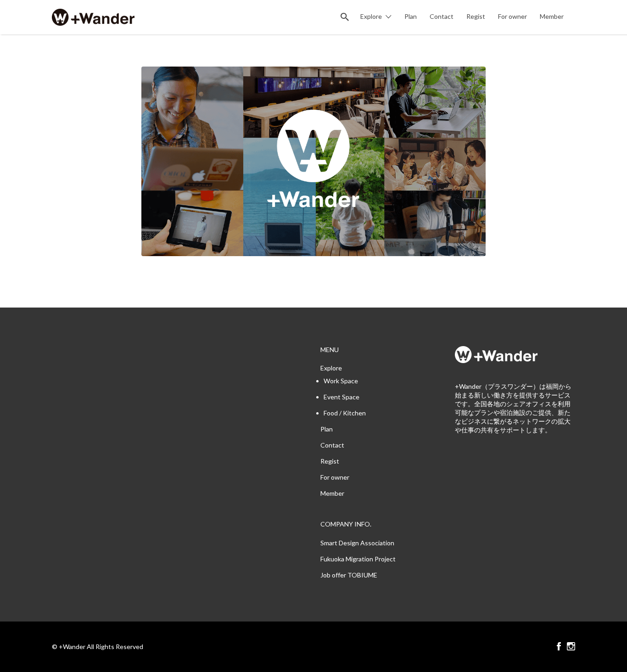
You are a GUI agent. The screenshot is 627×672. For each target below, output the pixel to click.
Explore (371, 16)
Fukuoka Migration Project (358, 559)
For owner (512, 16)
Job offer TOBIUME (348, 575)
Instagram (571, 646)
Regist (475, 16)
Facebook (559, 646)
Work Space (341, 381)
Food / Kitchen (345, 413)
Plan (410, 16)
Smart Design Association (357, 543)
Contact (441, 16)
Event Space (341, 397)
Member (552, 16)
